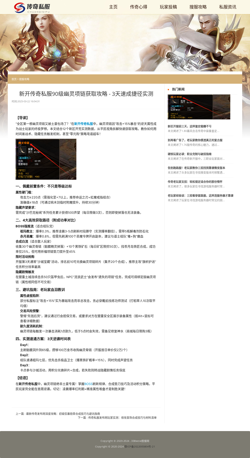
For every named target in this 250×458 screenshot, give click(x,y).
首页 (14, 79)
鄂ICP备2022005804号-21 (139, 446)
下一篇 (117, 417)
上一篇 (58, 413)
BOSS (88, 384)
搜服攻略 (24, 79)
